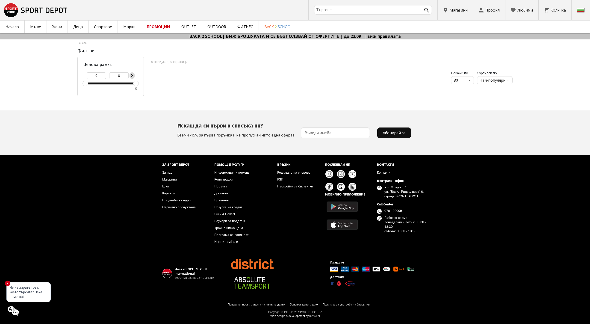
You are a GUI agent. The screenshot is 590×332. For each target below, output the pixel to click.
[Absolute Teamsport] (252, 282)
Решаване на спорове (293, 172)
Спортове (103, 26)
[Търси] (426, 10)
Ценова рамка (97, 64)
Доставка (221, 193)
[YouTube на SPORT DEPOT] (352, 174)
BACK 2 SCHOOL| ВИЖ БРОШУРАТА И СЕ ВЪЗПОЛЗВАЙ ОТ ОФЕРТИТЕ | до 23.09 (275, 36)
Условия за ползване (304, 304)
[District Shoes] (252, 264)
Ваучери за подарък (229, 221)
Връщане (221, 200)
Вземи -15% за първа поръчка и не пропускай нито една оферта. (236, 130)
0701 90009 (393, 211)
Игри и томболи (226, 241)
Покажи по (462, 73)
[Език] (581, 10)
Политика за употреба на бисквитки (346, 304)
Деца (78, 26)
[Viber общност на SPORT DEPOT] (340, 186)
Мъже (35, 26)
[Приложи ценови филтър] (132, 75)
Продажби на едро (176, 200)
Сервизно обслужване (179, 207)
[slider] (85, 83)
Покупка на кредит (228, 207)
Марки (129, 26)
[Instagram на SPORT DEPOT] (329, 174)
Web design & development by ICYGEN (295, 316)
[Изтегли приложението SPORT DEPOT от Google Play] (342, 207)
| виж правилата (382, 36)
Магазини (169, 179)
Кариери (168, 193)
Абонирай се (394, 132)
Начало (12, 26)
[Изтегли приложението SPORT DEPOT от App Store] (342, 225)
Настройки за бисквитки (295, 186)
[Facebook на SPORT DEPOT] (340, 174)
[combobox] (373, 10)
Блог (165, 186)
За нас (167, 172)
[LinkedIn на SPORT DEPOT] (352, 186)
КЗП (280, 179)
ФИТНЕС (245, 26)
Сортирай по (487, 73)
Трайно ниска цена (228, 228)
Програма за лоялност (231, 235)
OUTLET (188, 26)
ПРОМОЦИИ (158, 26)
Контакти (383, 172)
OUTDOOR (216, 26)
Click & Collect (224, 214)
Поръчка (220, 186)
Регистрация (223, 179)
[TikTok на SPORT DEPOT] (329, 186)
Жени (57, 26)
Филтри (86, 50)
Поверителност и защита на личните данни (256, 304)
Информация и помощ (231, 172)
